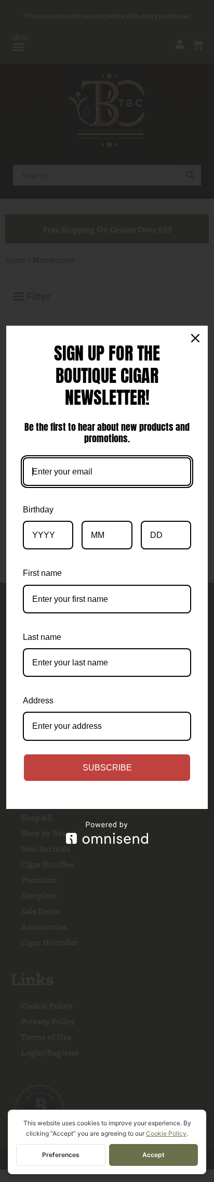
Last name (42, 637)
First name (42, 573)
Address (38, 700)
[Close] (195, 338)
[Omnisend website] (107, 832)
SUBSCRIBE (107, 767)
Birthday (38, 509)
